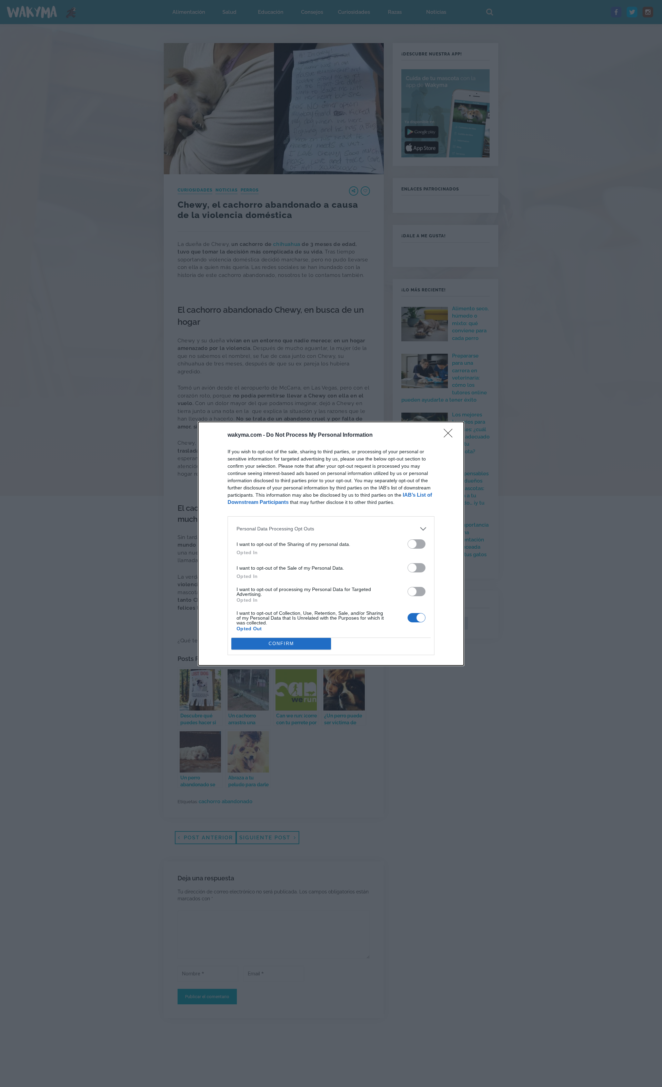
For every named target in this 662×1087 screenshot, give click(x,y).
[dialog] (331, 543)
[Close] (450, 435)
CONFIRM (281, 643)
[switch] (416, 544)
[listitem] (331, 528)
